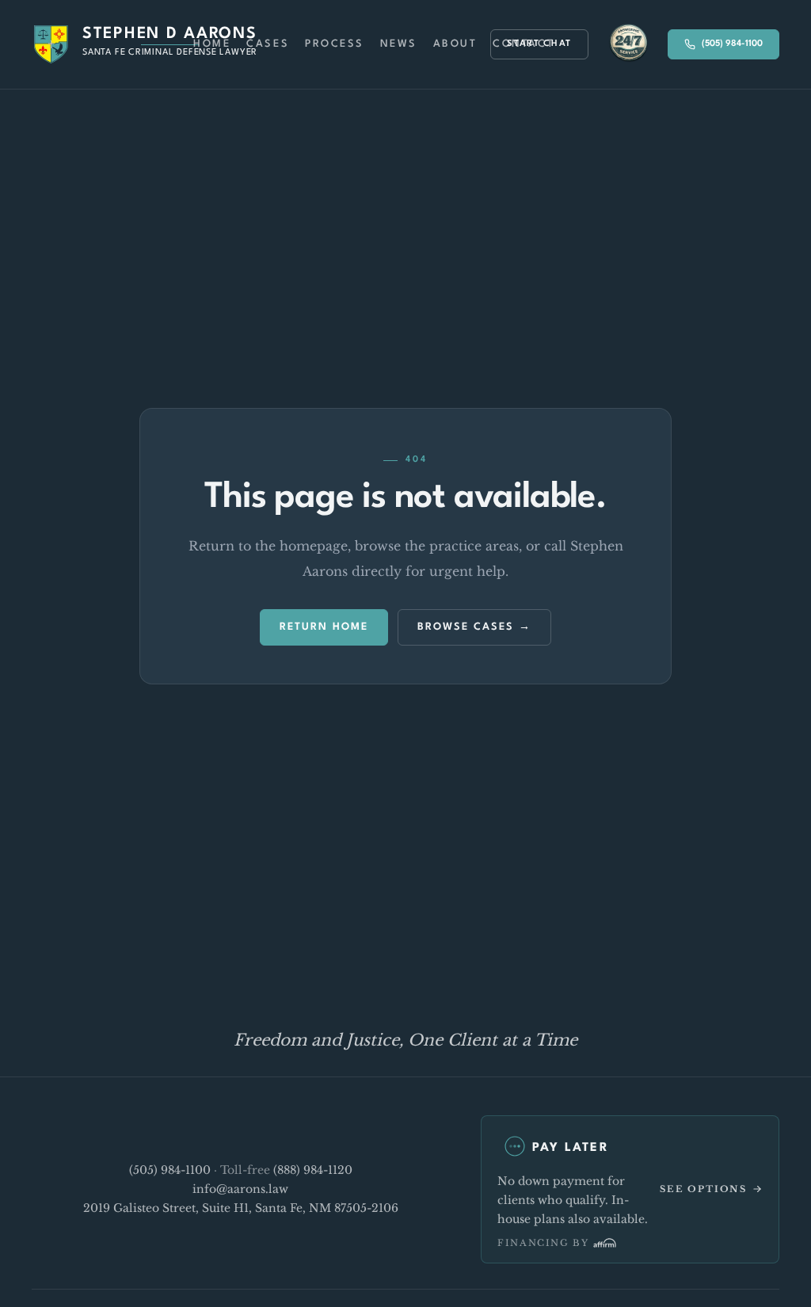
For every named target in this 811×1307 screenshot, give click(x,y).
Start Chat (539, 44)
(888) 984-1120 (312, 1170)
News (398, 44)
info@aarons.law (240, 1189)
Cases (267, 44)
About (455, 44)
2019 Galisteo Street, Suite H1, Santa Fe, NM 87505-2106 (240, 1208)
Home (211, 44)
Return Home (324, 627)
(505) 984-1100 (732, 44)
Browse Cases (465, 627)
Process (334, 44)
